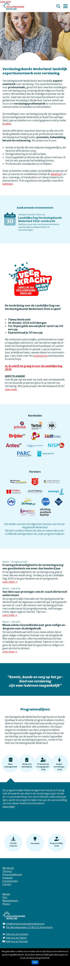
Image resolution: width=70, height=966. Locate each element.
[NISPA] (56, 446)
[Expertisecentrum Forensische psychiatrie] (11, 502)
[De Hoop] (28, 502)
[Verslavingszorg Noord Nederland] (35, 437)
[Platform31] (35, 492)
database (56, 174)
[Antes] (13, 446)
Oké (35, 962)
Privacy (6, 903)
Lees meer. (8, 806)
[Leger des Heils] (35, 482)
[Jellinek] (19, 426)
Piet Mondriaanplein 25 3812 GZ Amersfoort (29, 927)
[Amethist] (27, 513)
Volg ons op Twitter (16, 937)
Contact (6, 884)
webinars (7, 183)
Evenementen (10, 881)
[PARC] (24, 454)
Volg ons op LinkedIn (17, 934)
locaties (6, 123)
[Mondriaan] (18, 482)
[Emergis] (56, 492)
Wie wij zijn (8, 868)
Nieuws (6, 894)
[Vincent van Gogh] (45, 454)
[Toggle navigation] (65, 5)
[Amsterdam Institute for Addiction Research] (45, 502)
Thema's (7, 871)
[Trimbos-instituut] (13, 492)
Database (7, 877)
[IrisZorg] (52, 437)
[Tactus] (36, 426)
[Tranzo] (58, 502)
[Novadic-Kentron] (52, 426)
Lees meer (11, 389)
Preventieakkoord (12, 874)
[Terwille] (35, 446)
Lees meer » (9, 581)
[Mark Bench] (51, 482)
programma (40, 355)
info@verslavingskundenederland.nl (25, 923)
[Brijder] (17, 437)
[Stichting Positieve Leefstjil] (46, 513)
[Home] (13, 6)
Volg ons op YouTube (17, 941)
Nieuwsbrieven (10, 900)
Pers (4, 897)
